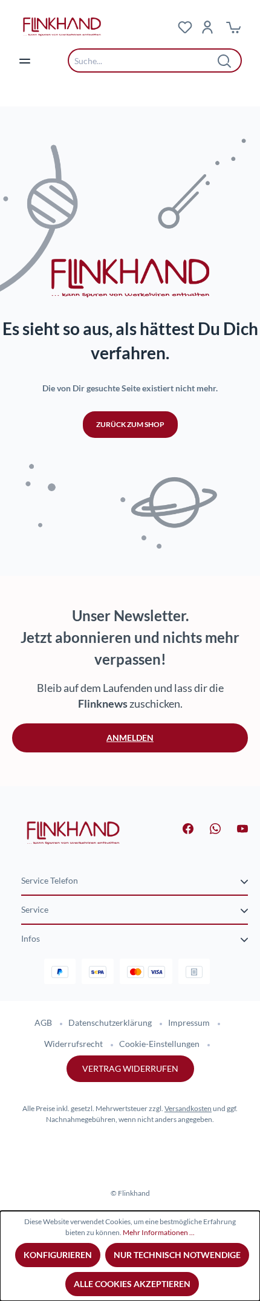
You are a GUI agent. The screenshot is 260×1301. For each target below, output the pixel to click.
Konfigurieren (58, 1255)
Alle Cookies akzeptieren (132, 1284)
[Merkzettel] (185, 27)
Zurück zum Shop (130, 424)
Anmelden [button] (130, 737)
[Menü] (24, 60)
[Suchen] (225, 60)
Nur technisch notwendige (177, 1255)
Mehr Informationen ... (159, 1232)
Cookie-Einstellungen (159, 1044)
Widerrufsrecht (73, 1044)
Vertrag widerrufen (130, 1068)
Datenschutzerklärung (110, 1022)
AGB (43, 1022)
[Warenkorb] (233, 27)
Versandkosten (188, 1108)
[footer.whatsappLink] (208, 827)
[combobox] (146, 60)
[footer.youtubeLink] (235, 827)
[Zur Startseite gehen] (78, 26)
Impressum (189, 1022)
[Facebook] (180, 827)
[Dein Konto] (207, 27)
